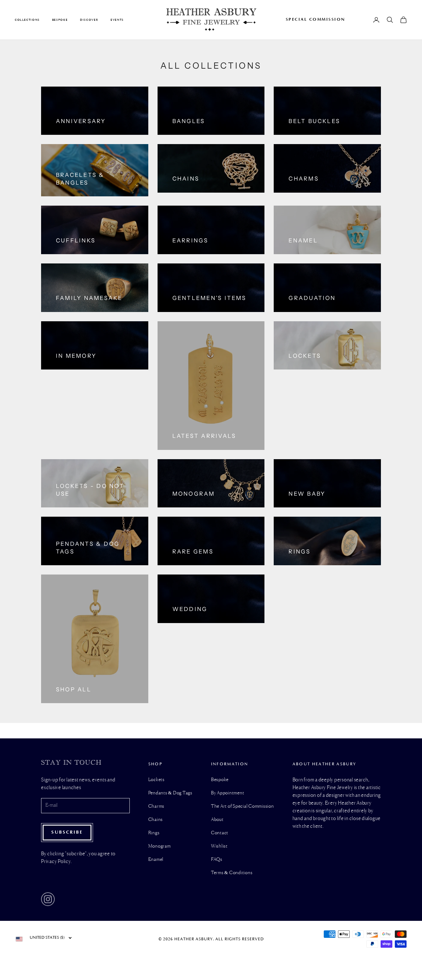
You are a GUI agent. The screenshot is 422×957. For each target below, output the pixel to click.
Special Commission (315, 19)
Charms (156, 806)
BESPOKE (60, 19)
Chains (155, 819)
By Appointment (227, 793)
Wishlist (219, 846)
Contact (219, 833)
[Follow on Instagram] (48, 899)
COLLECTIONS (27, 19)
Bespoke (220, 779)
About (217, 819)
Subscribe (67, 832)
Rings (154, 833)
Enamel (156, 859)
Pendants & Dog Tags (170, 793)
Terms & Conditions (232, 872)
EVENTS (117, 19)
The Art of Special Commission (242, 806)
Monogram (159, 846)
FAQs (216, 859)
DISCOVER (89, 19)
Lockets (156, 779)
